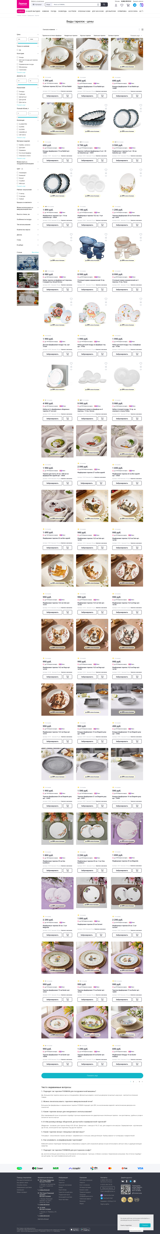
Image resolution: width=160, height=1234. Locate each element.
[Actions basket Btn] (128, 5)
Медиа (82, 1203)
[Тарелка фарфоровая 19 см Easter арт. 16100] (92, 958)
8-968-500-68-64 (45, 1204)
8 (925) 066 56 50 (106, 1184)
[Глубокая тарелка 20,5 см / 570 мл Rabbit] (57, 54)
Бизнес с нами (84, 1190)
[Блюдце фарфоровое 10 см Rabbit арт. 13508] (127, 54)
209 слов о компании (86, 1180)
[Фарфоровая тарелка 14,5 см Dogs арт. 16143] (92, 635)
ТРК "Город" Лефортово (47, 1180)
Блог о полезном (85, 1185)
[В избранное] (71, 41)
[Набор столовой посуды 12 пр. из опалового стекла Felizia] (127, 377)
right (142, 11)
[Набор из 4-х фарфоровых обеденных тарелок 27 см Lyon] (57, 377)
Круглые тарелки (85, 35)
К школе (21, 11)
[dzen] (134, 1181)
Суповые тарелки (113, 35)
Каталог (38, 4)
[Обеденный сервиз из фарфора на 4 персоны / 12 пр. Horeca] (92, 377)
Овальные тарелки (99, 35)
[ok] (126, 1181)
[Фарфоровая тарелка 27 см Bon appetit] (91, 440)
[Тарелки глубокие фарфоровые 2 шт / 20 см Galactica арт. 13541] (92, 118)
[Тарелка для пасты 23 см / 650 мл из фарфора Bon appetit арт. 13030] (57, 441)
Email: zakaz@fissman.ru (108, 1191)
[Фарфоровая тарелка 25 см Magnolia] (127, 828)
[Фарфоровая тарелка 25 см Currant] (91, 892)
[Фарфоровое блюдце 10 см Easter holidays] (127, 1022)
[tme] (130, 1181)
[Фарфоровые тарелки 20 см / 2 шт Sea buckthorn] (92, 828)
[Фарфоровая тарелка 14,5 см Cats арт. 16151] (57, 570)
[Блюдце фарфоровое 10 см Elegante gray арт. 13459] (92, 699)
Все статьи (35, 252)
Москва (117, 1)
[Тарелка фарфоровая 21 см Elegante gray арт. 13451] (92, 764)
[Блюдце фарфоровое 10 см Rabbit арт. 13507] (57, 118)
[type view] (139, 29)
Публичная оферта (85, 1198)
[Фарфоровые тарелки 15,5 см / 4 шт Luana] (92, 183)
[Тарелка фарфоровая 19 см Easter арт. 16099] (127, 958)
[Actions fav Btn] (121, 5)
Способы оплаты (22, 1185)
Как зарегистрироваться (24, 1180)
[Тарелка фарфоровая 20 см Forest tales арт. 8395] (127, 183)
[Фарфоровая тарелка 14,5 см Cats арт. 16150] (92, 570)
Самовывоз (20, 1190)
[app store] (74, 1230)
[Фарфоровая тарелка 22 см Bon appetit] (57, 506)
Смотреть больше (43, 1219)
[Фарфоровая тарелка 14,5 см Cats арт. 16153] (92, 506)
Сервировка (122, 11)
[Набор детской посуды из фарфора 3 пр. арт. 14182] (92, 312)
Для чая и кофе (98, 11)
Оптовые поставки (85, 1187)
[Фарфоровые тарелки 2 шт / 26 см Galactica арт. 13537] (127, 118)
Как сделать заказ (22, 1182)
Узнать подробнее (126, 1225)
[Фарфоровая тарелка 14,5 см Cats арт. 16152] (127, 506)
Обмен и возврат (22, 1192)
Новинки (45, 11)
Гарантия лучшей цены (66, 1192)
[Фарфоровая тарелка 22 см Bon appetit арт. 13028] (127, 441)
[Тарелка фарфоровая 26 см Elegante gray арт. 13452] (57, 764)
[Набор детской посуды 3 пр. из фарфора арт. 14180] (127, 312)
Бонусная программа (65, 1185)
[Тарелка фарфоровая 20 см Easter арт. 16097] (92, 1022)
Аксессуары (133, 11)
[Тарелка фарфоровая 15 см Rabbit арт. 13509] (92, 54)
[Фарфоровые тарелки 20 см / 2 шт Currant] (127, 893)
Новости (82, 1182)
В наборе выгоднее (33, 11)
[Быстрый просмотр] (71, 47)
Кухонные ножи (84, 11)
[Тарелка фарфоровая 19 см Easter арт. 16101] (57, 958)
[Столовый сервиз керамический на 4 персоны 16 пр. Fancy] (127, 248)
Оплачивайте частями (65, 1197)
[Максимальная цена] (34, 39)
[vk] (122, 1181)
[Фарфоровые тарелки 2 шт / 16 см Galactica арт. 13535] (57, 183)
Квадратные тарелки (70, 35)
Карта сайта (105, 1204)
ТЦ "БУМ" (42, 1207)
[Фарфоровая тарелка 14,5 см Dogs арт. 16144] (57, 635)
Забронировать (52, 96)
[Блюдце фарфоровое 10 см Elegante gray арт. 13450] (127, 764)
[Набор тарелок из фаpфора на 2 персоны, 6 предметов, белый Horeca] (57, 248)
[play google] (85, 1230)
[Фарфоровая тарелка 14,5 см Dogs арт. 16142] (127, 635)
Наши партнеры (63, 1199)
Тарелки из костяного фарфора (51, 35)
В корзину (67, 96)
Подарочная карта (64, 1194)
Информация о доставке (24, 1187)
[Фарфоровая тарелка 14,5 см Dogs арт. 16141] (57, 699)
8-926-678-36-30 (45, 1190)
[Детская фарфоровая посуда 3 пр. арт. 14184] (57, 312)
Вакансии (82, 1201)
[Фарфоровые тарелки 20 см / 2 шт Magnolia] (57, 893)
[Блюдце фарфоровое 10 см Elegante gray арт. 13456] (127, 699)
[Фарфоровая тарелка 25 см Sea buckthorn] (57, 828)
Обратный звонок (107, 1188)
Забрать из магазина (37, 1)
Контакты (62, 1180)
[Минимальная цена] (22, 39)
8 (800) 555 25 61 (126, 1)
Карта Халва (62, 1190)
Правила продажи (85, 1192)
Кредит (61, 1187)
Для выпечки (111, 11)
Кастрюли (72, 11)
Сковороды (62, 11)
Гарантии (61, 1182)
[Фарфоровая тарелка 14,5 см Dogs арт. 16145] (127, 570)
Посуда (53, 11)
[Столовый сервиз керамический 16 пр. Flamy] (92, 248)
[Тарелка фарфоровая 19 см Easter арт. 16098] (57, 1022)
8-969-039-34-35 (45, 1216)
